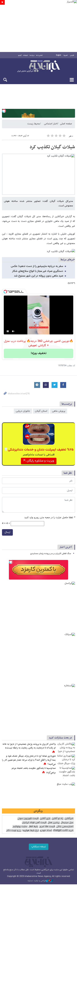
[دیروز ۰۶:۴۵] (66, 760)
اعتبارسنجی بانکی (64, 826)
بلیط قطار (33, 826)
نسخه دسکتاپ (38, 847)
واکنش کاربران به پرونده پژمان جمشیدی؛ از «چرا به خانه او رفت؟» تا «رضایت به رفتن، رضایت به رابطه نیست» (29, 746)
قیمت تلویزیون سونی (27, 818)
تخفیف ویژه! (38, 353)
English (58, 55)
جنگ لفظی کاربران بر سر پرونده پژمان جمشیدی (50, 553)
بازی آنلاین (45, 818)
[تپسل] (4, 111)
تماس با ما (39, 55)
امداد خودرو (46, 830)
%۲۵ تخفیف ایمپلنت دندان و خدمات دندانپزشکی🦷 (38, 449)
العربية (66, 55)
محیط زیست (33, 124)
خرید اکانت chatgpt (63, 830)
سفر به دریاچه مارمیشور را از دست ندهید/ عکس (37, 266)
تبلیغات (25, 55)
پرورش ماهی (58, 411)
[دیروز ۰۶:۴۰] (66, 748)
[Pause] (7, 331)
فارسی (72, 55)
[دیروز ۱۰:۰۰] (66, 772)
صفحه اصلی (66, 124)
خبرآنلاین (38, 66)
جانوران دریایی (23, 411)
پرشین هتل (53, 823)
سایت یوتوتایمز (19, 826)
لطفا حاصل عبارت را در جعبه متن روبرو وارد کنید (49, 518)
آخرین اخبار (65, 547)
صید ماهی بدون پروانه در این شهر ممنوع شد (38, 276)
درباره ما (32, 55)
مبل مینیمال (67, 823)
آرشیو (20, 55)
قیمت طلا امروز (47, 826)
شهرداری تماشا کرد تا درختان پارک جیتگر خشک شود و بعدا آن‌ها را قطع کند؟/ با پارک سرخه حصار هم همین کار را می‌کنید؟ (29, 760)
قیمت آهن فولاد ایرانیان (34, 823)
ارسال (7, 532)
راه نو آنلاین (57, 818)
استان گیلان (41, 411)
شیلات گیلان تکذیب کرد (52, 147)
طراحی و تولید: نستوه (37, 880)
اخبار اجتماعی (50, 124)
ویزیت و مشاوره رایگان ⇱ (38, 460)
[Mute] (13, 331)
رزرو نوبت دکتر (13, 830)
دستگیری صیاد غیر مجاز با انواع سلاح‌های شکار (37, 271)
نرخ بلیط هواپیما (30, 830)
